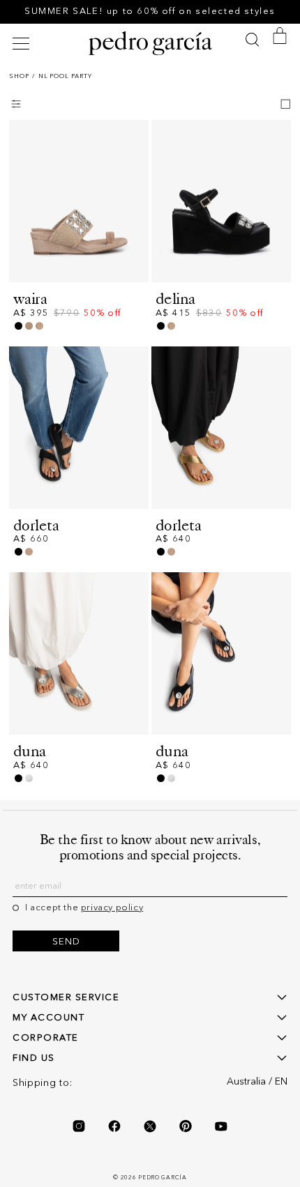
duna (29, 751)
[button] (23, 43)
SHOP (19, 76)
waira (30, 298)
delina (175, 298)
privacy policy (112, 907)
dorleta (36, 525)
